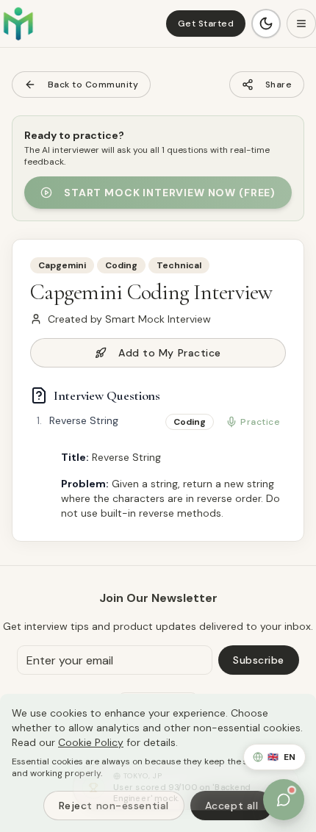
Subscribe (258, 660)
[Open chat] (283, 799)
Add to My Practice (169, 352)
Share (278, 84)
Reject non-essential (114, 805)
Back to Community (93, 84)
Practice (260, 422)
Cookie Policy (90, 742)
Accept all (232, 805)
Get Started (206, 23)
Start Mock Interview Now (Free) (170, 192)
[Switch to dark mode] (266, 23)
